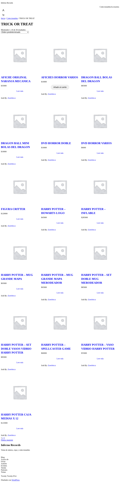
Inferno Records (7, 3)
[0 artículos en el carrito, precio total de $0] (3, 15)
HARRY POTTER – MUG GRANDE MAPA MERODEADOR (57, 278)
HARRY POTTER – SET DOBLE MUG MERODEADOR (96, 278)
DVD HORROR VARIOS (96, 143)
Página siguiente (7, 440)
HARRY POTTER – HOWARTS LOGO (53, 211)
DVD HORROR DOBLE (56, 143)
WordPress (16, 480)
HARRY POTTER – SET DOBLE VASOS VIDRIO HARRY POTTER (16, 348)
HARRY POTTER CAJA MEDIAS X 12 (16, 416)
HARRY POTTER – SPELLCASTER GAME (56, 346)
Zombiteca (12, 98)
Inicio (3, 18)
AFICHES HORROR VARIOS (59, 77)
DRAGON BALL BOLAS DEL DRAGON (96, 79)
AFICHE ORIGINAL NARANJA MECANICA (15, 79)
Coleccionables (12, 18)
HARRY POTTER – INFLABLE (93, 211)
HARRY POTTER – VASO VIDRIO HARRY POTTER (97, 346)
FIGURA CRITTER (13, 209)
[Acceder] (60, 10)
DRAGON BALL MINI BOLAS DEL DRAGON (15, 145)
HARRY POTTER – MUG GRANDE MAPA (17, 276)
